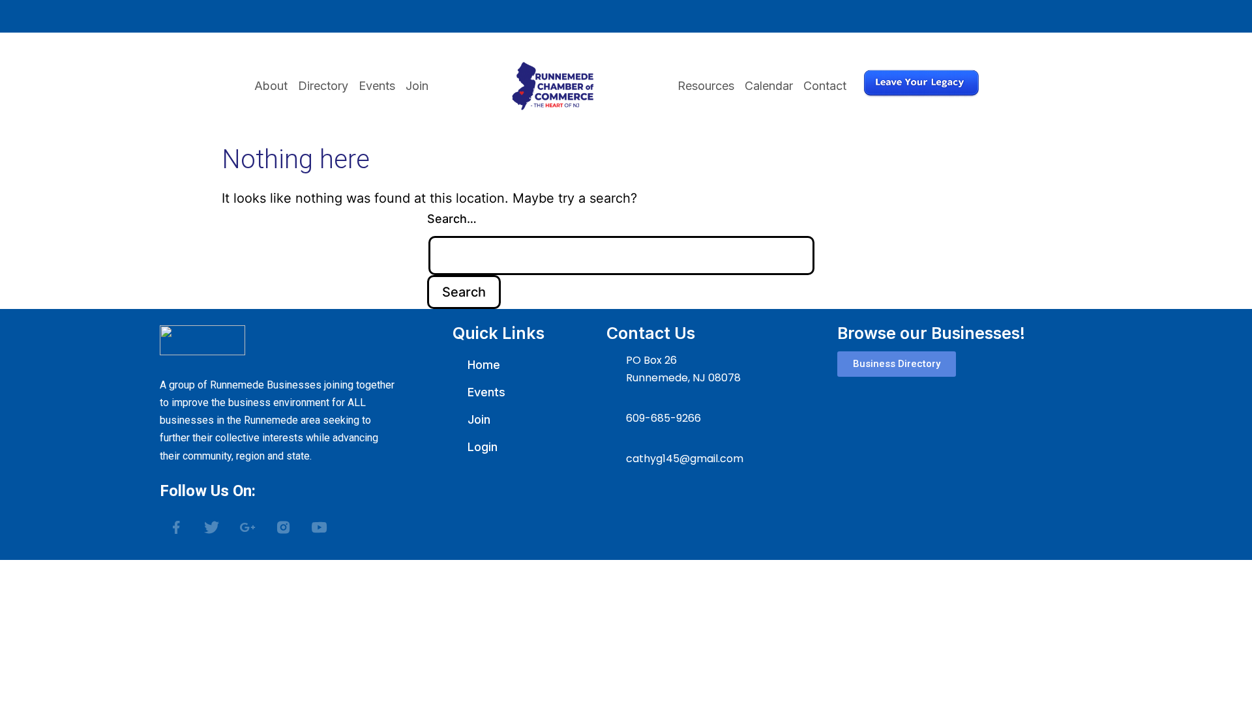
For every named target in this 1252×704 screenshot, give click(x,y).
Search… (452, 219)
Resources (706, 86)
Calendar (769, 86)
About (271, 86)
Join (417, 86)
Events (377, 86)
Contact (824, 86)
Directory (323, 86)
